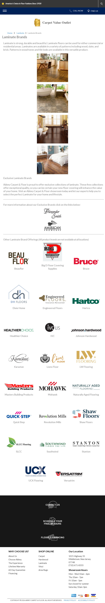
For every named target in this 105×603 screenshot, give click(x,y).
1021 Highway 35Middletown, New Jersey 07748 (80, 559)
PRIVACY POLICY (70, 600)
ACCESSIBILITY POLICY (86, 600)
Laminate (20, 33)
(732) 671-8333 (76, 565)
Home (9, 33)
